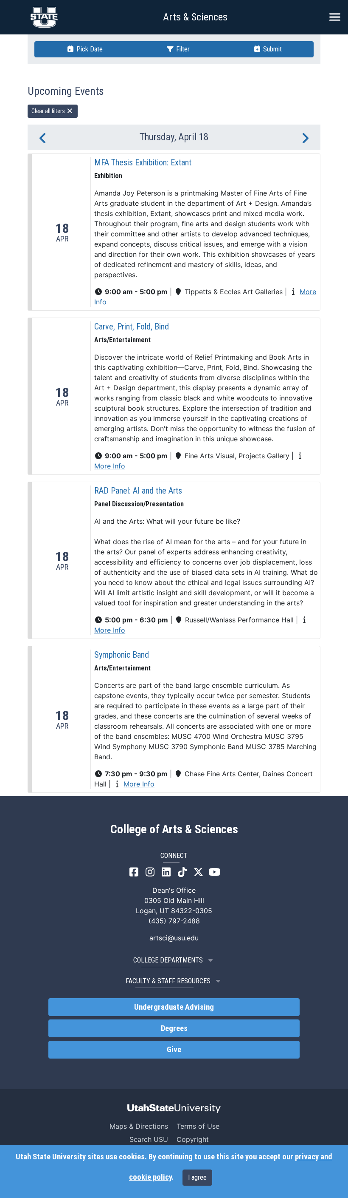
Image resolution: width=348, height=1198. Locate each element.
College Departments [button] (168, 960)
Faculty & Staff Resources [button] (168, 981)
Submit (271, 49)
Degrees (174, 1028)
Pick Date (89, 49)
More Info (109, 466)
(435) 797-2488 (174, 921)
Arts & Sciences (195, 17)
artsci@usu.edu (174, 938)
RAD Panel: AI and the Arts (138, 490)
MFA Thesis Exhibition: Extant (142, 162)
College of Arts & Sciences (174, 829)
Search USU (148, 1139)
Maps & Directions (138, 1126)
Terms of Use (198, 1126)
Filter (182, 49)
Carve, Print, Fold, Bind (131, 326)
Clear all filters (48, 111)
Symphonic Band (121, 655)
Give (174, 1049)
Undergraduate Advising (174, 1007)
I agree (197, 1177)
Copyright (193, 1139)
